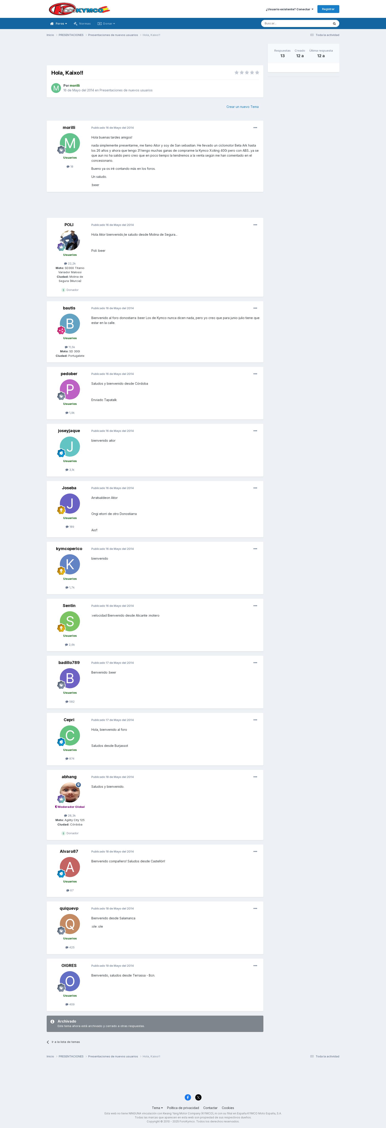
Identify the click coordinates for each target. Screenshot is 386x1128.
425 (71, 947)
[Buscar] (334, 23)
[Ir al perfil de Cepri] (70, 735)
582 (71, 701)
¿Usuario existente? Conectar (289, 9)
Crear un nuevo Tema (243, 107)
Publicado (112, 127)
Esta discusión (313, 23)
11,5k (71, 347)
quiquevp (69, 908)
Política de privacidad (183, 1108)
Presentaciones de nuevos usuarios (126, 90)
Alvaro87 (69, 851)
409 (71, 1004)
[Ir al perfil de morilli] (56, 88)
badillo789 (69, 662)
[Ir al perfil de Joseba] (70, 504)
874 (71, 758)
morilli (69, 127)
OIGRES (69, 965)
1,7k (71, 587)
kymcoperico (69, 548)
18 (71, 166)
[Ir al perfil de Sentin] (70, 621)
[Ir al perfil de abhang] (70, 792)
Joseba (69, 487)
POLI (69, 224)
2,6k (71, 644)
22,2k (71, 263)
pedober (69, 373)
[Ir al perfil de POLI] (70, 240)
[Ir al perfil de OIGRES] (70, 981)
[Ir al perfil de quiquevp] (70, 924)
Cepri (69, 719)
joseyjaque (69, 430)
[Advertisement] (155, 54)
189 (71, 526)
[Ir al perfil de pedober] (70, 389)
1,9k (71, 412)
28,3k (71, 815)
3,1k (71, 469)
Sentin (69, 605)
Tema (156, 1108)
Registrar (328, 9)
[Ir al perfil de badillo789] (70, 678)
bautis (69, 308)
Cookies (228, 1108)
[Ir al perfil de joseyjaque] (70, 447)
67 (71, 890)
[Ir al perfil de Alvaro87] (70, 867)
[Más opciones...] (255, 127)
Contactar (210, 1108)
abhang (69, 776)
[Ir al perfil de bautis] (70, 324)
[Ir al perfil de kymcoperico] (70, 564)
